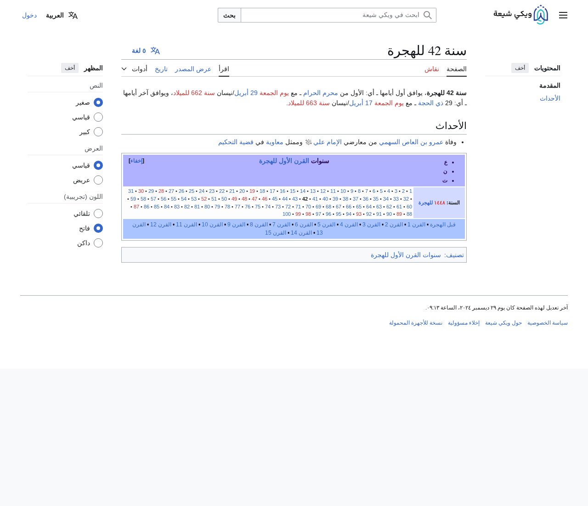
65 (359, 206)
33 (396, 199)
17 (272, 191)
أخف (520, 68)
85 (156, 206)
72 (288, 206)
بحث (229, 15)
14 (302, 191)
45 (274, 199)
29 (151, 191)
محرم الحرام (320, 92)
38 (345, 199)
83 (176, 206)
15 (292, 191)
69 (318, 206)
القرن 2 (394, 224)
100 (287, 214)
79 (217, 206)
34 (386, 199)
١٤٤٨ (439, 202)
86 (146, 206)
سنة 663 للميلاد (309, 103)
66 (348, 206)
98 (307, 214)
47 (254, 199)
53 (193, 199)
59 (133, 199)
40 (325, 199)
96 (328, 214)
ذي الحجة (430, 103)
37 (355, 199)
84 (167, 206)
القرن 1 (416, 224)
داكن (83, 243)
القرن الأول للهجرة (284, 160)
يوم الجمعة (274, 92)
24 (201, 191)
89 (399, 214)
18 (262, 191)
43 (295, 199)
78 (227, 206)
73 (278, 206)
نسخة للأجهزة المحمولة (415, 323)
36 (365, 199)
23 (211, 191)
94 (348, 214)
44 (285, 199)
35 (376, 199)
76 (247, 206)
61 (399, 206)
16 (282, 191)
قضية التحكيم (236, 142)
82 (187, 206)
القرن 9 (236, 224)
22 (222, 191)
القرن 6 (304, 224)
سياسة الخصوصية (547, 323)
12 (323, 191)
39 (335, 199)
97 (318, 214)
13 (313, 191)
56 (163, 199)
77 (237, 206)
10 (343, 191)
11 (333, 191)
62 (389, 206)
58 (143, 199)
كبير (84, 131)
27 (171, 191)
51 (214, 199)
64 (369, 206)
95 (338, 214)
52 (204, 199)
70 (308, 206)
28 (161, 191)
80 (207, 206)
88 (409, 214)
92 (369, 214)
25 (191, 191)
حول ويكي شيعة (503, 323)
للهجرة (425, 202)
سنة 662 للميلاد (194, 92)
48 (244, 199)
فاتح (84, 228)
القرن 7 (281, 224)
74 (268, 206)
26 (181, 191)
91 (379, 214)
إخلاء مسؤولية (464, 323)
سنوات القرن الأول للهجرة (406, 255)
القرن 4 (349, 224)
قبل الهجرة (443, 224)
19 (252, 191)
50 (224, 199)
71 (298, 206)
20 (242, 191)
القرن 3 (371, 224)
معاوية (274, 142)
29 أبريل (246, 92)
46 (264, 199)
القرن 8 (259, 224)
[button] (563, 15)
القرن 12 (160, 224)
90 (389, 214)
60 (409, 206)
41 (315, 199)
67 (338, 206)
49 (234, 199)
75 (257, 206)
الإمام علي (327, 142)
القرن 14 (301, 233)
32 (406, 199)
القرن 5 (326, 224)
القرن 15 (275, 233)
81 (197, 206)
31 (131, 191)
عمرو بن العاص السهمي (411, 142)
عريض (81, 180)
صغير (83, 102)
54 (184, 199)
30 (141, 191)
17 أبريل (361, 103)
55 (173, 199)
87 (136, 206)
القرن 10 (212, 224)
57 (153, 199)
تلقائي (82, 213)
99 (298, 214)
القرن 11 (186, 224)
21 (232, 191)
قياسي (81, 117)
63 (379, 206)
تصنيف (455, 255)
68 (328, 206)
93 (359, 214)
